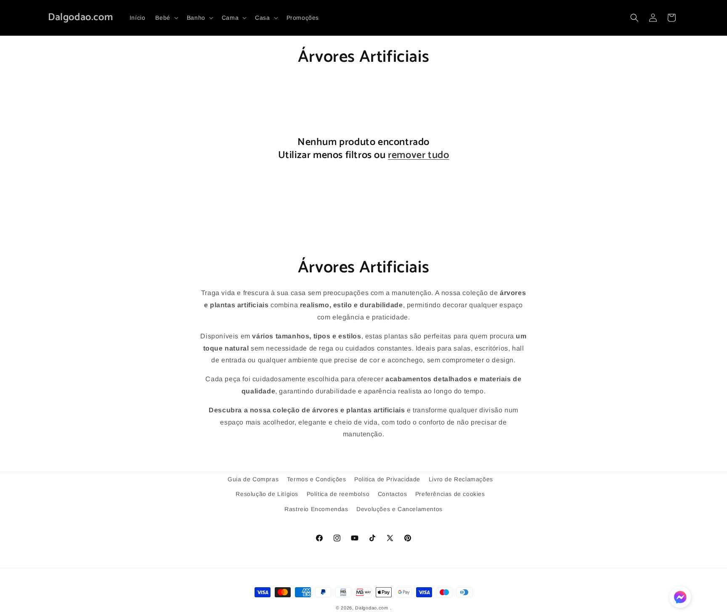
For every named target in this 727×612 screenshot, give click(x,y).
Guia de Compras (253, 479)
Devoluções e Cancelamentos (399, 508)
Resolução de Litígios (267, 494)
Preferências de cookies (450, 494)
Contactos (392, 494)
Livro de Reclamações (461, 479)
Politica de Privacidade (387, 479)
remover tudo (418, 155)
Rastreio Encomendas (316, 508)
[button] (165, 17)
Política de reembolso (338, 494)
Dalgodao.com (371, 607)
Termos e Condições (316, 479)
